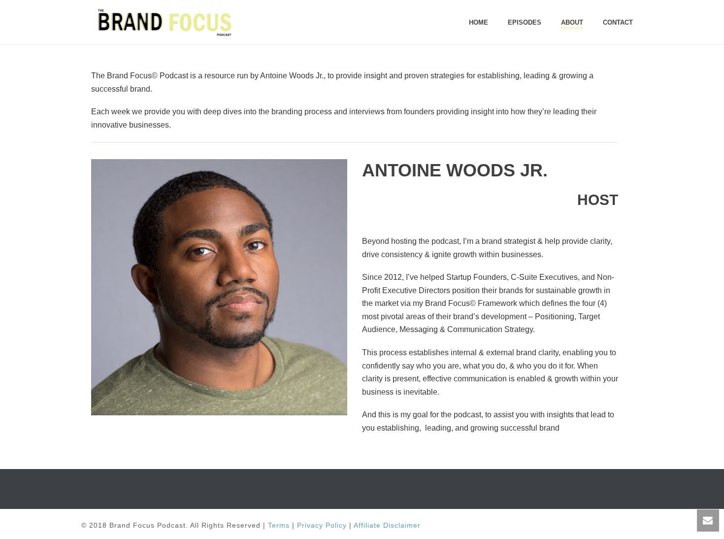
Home (478, 22)
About (572, 22)
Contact (618, 22)
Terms (279, 525)
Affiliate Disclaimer (387, 525)
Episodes (524, 22)
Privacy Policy (322, 525)
